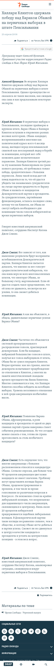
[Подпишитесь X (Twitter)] (18, 631)
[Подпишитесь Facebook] (11, 631)
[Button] (21, 41)
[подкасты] (21, 664)
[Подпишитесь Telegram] (31, 631)
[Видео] (33, 664)
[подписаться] (11, 638)
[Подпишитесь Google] (4, 631)
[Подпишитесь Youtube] (24, 631)
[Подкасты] (4, 638)
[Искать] (46, 664)
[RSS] (44, 631)
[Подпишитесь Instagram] (37, 631)
